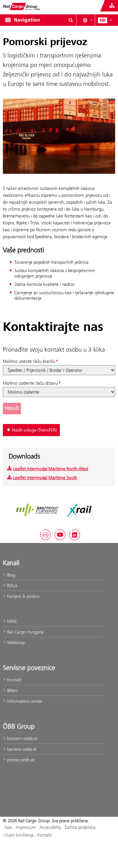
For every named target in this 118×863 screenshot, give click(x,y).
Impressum (26, 827)
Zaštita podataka (80, 827)
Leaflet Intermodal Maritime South (45, 477)
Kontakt (14, 680)
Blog (10, 575)
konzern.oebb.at (22, 738)
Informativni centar (24, 701)
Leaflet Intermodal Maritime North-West (50, 468)
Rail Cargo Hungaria (25, 632)
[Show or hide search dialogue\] (70, 20)
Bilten (11, 690)
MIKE (11, 621)
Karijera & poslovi (22, 596)
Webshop (15, 642)
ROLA (11, 585)
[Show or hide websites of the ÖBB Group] (112, 5)
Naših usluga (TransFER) (34, 430)
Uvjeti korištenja (19, 835)
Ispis (8, 827)
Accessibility (50, 827)
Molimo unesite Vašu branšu (29, 361)
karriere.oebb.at (21, 749)
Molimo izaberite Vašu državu (30, 383)
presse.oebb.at (20, 759)
